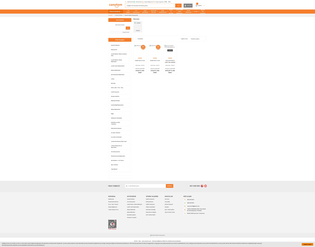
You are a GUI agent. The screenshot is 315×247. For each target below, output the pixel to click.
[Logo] (115, 5)
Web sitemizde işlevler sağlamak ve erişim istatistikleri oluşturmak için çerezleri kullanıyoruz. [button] (23, 245)
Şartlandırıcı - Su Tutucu (117, 160)
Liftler (112, 79)
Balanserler (114, 49)
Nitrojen (113, 83)
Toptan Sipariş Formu (113, 209)
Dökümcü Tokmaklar (116, 118)
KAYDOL (169, 186)
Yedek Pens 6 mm (140, 60)
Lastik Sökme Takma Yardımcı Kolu (119, 54)
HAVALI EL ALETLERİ (171, 12)
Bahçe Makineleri (115, 109)
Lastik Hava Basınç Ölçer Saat (119, 141)
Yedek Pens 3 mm (155, 60)
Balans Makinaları (116, 70)
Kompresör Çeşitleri (131, 217)
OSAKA (140, 58)
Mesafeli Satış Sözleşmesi (202, 12)
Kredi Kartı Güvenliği (150, 209)
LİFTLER (195, 11)
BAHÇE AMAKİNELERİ (145, 11)
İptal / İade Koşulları (169, 209)
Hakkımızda (111, 199)
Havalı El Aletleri (115, 45)
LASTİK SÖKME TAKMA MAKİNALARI (179, 12)
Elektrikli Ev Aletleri (116, 128)
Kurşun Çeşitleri (115, 96)
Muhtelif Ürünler (115, 100)
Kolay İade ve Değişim (151, 212)
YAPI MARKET (128, 11)
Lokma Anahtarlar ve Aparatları (116, 146)
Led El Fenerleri (115, 92)
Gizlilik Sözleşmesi (150, 204)
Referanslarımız (149, 201)
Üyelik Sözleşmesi (150, 199)
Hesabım (167, 207)
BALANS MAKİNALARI (188, 11)
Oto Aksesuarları (115, 151)
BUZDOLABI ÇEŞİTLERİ (153, 11)
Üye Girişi (167, 199)
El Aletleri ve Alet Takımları (115, 123)
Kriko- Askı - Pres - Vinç (117, 87)
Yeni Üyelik (167, 201)
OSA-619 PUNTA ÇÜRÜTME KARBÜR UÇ (170, 62)
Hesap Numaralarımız (113, 201)
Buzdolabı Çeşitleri (131, 215)
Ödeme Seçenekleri (150, 207)
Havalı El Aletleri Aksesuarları (131, 15)
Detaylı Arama (125, 32)
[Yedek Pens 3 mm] (155, 50)
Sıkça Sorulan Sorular (170, 212)
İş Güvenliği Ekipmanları (117, 105)
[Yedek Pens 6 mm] (139, 50)
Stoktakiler (140, 39)
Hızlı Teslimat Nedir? (151, 215)
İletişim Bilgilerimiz (112, 207)
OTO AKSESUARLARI (136, 11)
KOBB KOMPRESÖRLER (162, 11)
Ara (128, 28)
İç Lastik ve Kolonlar (116, 137)
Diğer (112, 113)
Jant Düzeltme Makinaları (117, 74)
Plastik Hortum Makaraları (118, 156)
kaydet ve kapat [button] (307, 244)
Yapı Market (114, 169)
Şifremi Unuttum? (169, 204)
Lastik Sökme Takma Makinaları (116, 60)
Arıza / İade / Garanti (113, 204)
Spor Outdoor (114, 164)
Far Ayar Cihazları (115, 132)
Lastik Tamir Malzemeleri (118, 66)
